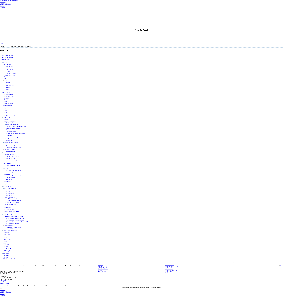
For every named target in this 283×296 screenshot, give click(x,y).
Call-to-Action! (7, 163)
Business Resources (170, 273)
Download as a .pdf (10, 145)
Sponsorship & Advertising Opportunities (15, 133)
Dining (7, 89)
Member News (168, 267)
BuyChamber (6, 253)
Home (1, 43)
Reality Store (9, 190)
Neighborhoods (9, 69)
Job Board (6, 98)
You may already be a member (13, 128)
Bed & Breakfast (10, 84)
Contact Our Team (4, 258)
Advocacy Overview (9, 154)
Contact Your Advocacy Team (13, 160)
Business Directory (8, 94)
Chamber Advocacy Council (12, 172)
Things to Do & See (10, 71)
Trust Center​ (3, 280)
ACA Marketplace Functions (12, 223)
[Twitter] (102, 271)
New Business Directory (7, 55)
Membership (3, 2)
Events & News (3, 3)
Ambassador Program (9, 149)
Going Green (7, 239)
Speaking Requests (4, 283)
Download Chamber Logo (12, 137)
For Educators (7, 207)
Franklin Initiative (7, 186)
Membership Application (171, 270)
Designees (6, 232)
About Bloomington (7, 62)
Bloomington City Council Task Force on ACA (17, 221)
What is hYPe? (7, 248)
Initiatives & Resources (5, 4)
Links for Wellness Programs (12, 229)
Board (5, 112)
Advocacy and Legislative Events (12, 167)
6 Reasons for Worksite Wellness (13, 227)
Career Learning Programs (10, 188)
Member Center (6, 117)
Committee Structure (10, 158)
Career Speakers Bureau (11, 191)
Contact (6, 107)
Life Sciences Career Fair (12, 198)
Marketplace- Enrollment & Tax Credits (15, 220)
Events (6, 114)
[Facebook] (100, 271)
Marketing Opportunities (10, 115)
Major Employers (8, 99)
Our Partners (6, 184)
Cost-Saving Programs (11, 122)
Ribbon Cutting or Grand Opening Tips (16, 126)
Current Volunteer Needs (10, 204)
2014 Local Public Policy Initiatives (14, 170)
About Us (2, 7)
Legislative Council (10, 177)
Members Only (7, 119)
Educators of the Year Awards (11, 206)
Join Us (19, 10)
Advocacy (2, 6)
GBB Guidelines (8, 236)
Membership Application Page (11, 142)
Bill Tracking (9, 179)
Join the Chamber (8, 138)
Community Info (8, 64)
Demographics (9, 66)
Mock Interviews (10, 193)
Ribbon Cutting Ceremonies (12, 124)
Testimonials (9, 130)
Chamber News (169, 269)
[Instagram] (101, 271)
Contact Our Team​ (102, 267)
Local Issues (7, 168)
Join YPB (6, 244)
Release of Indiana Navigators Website (15, 218)
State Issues (7, 174)
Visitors (6, 80)
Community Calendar (11, 73)
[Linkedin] (98, 271)
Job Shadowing (9, 195)
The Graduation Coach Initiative (11, 202)
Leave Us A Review (103, 269)
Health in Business (8, 103)
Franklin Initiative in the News (11, 211)
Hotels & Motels (10, 85)
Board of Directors (102, 266)
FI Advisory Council (9, 209)
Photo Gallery (9, 135)
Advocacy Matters (10, 161)
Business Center (6, 92)
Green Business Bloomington (10, 230)
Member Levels (9, 140)
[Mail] (105, 271)
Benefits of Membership (10, 121)
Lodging (8, 82)
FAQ (5, 78)
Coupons (6, 255)
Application (7, 234)
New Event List (5, 59)
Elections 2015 (4, 257)
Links (5, 76)
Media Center (3, 281)
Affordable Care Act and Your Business (13, 216)
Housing (8, 87)
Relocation (6, 91)
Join (5, 108)
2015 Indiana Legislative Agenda (13, 176)
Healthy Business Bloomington (10, 214)
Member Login (11, 10)
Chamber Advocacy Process (12, 156)
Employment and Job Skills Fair (13, 200)
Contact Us (7, 252)
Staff (5, 110)
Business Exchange (8, 96)
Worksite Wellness (8, 225)
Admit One (7, 250)
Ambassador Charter (10, 151)
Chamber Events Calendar (171, 266)
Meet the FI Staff (8, 213)
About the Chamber (7, 105)
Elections (6, 183)
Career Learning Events (9, 197)
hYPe (4, 243)
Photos (6, 237)
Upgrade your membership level (13, 147)
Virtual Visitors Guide (11, 68)
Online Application (10, 144)
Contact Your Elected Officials (13, 165)
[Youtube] (104, 271)
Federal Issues (7, 181)
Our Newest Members (11, 131)
